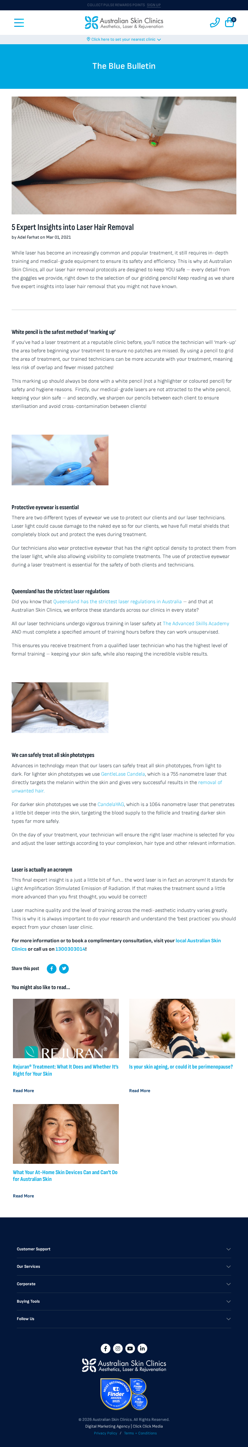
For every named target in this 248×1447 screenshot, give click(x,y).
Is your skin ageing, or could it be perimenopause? (181, 1066)
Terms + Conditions (140, 1433)
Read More (23, 1090)
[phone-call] (215, 22)
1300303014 (70, 949)
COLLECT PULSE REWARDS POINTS (124, 5)
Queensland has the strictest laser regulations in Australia (117, 602)
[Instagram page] (118, 1348)
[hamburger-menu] (19, 23)
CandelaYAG (111, 804)
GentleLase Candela (123, 774)
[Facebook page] (105, 1348)
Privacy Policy (105, 1433)
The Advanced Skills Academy (196, 624)
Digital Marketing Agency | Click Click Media (124, 1426)
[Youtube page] (130, 1348)
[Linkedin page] (142, 1348)
